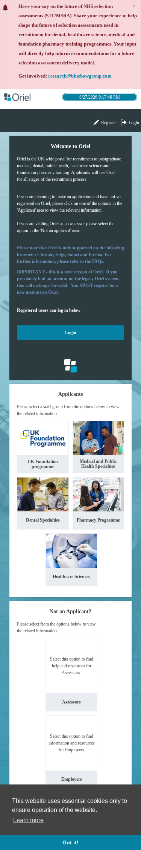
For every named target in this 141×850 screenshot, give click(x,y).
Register (108, 122)
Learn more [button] (28, 820)
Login (133, 122)
